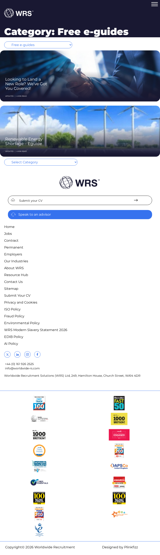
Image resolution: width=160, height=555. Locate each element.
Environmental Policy (22, 323)
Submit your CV (30, 200)
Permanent (13, 247)
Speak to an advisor (34, 214)
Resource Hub (16, 275)
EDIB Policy (13, 337)
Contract (11, 240)
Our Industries (16, 261)
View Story (136, 58)
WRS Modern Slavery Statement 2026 (35, 330)
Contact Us (13, 282)
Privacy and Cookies (20, 302)
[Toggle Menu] (154, 4)
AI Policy (11, 344)
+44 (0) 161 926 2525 (19, 364)
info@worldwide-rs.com (22, 368)
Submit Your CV (17, 296)
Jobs (8, 234)
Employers (13, 254)
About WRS (14, 268)
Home (9, 227)
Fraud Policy (14, 316)
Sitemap (11, 289)
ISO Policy (12, 309)
